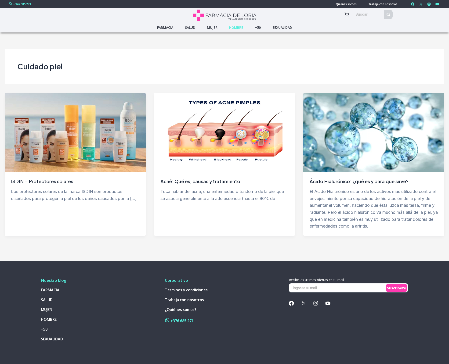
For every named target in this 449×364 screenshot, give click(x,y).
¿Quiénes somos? (180, 309)
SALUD (190, 27)
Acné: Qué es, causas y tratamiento (200, 181)
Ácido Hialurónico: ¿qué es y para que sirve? (359, 181)
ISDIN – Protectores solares (42, 181)
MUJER (212, 27)
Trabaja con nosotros (382, 4)
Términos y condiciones (186, 290)
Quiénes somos (346, 4)
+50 (258, 27)
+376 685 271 (22, 4)
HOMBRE (236, 27)
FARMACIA (165, 27)
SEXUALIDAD (282, 27)
